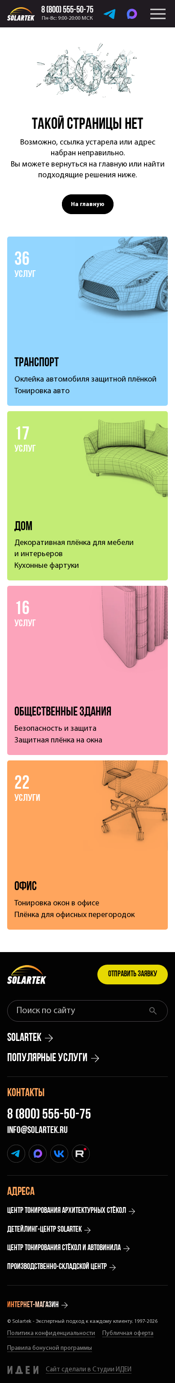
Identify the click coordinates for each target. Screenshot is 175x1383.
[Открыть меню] (158, 14)
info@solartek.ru (37, 1131)
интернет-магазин (33, 1305)
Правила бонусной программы (49, 1348)
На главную (88, 204)
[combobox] (80, 1011)
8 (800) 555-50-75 (49, 1115)
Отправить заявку (132, 974)
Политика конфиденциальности (51, 1333)
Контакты (25, 1093)
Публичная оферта (127, 1333)
